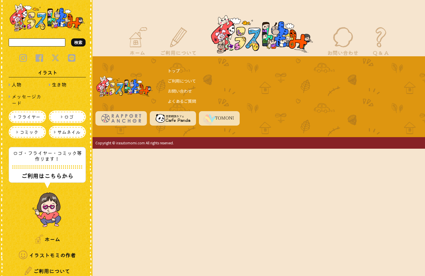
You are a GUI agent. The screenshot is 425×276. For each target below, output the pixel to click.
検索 (78, 42)
